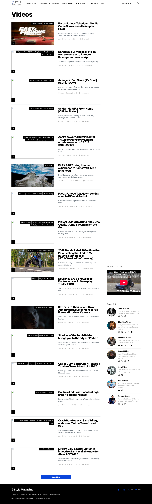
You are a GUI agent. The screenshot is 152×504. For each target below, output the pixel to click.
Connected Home (44, 3)
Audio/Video (49, 165)
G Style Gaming (67, 3)
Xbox (43, 55)
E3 (15, 420)
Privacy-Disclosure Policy (52, 495)
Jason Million (62, 39)
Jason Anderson (63, 268)
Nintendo (32, 420)
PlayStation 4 (48, 52)
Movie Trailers (48, 80)
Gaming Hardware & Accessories (35, 140)
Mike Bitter (61, 155)
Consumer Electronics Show (32, 137)
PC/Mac (30, 52)
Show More (56, 477)
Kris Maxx (61, 93)
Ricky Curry (123, 380)
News (51, 307)
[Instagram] (123, 490)
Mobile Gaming (48, 23)
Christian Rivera (124, 322)
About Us (14, 495)
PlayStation (38, 52)
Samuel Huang (124, 396)
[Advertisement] (124, 224)
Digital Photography (41, 307)
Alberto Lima (62, 322)
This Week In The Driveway (44, 250)
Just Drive (55, 3)
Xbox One (50, 55)
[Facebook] (118, 490)
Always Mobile (31, 3)
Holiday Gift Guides (97, 3)
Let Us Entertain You (82, 3)
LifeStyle (31, 250)
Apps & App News (24, 194)
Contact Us (23, 495)
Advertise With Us (35, 495)
